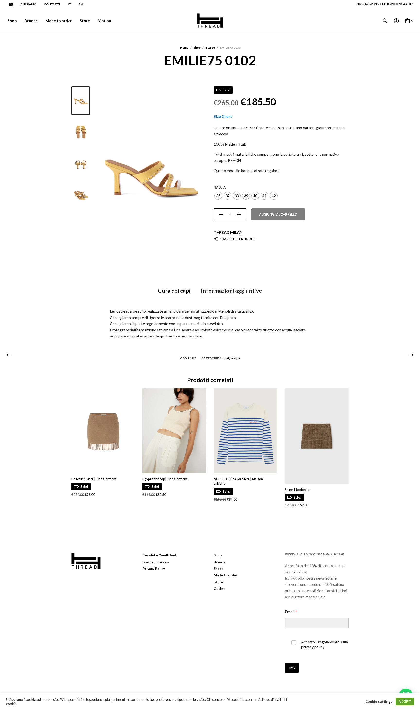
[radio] (218, 195)
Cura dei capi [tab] (174, 290)
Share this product (237, 239)
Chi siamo (28, 4)
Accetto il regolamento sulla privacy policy (324, 644)
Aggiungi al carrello (278, 214)
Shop (12, 20)
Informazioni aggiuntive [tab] (231, 290)
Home (184, 47)
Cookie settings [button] (378, 702)
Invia (292, 667)
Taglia (220, 187)
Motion (104, 20)
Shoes (218, 568)
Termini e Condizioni (159, 555)
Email (291, 611)
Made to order (58, 20)
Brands (31, 20)
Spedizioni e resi (156, 562)
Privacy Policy (154, 568)
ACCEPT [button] (405, 701)
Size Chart (223, 116)
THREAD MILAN (228, 232)
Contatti (52, 4)
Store (85, 20)
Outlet (224, 358)
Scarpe (210, 47)
